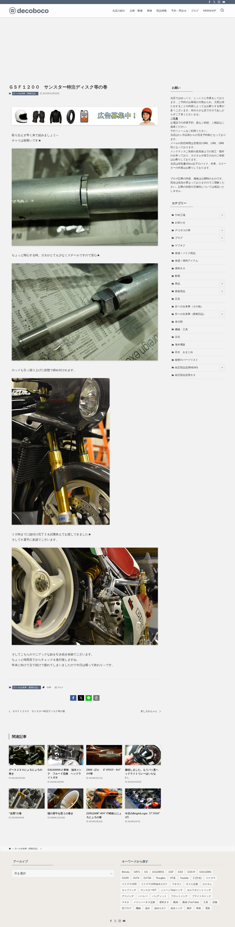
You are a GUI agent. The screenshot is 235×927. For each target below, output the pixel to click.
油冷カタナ (160, 908)
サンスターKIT (148, 890)
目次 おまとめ (184, 352)
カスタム (207, 884)
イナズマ (210, 878)
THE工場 (180, 215)
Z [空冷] (197, 878)
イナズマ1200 (129, 884)
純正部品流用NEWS (186, 367)
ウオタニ (177, 884)
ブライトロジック (201, 896)
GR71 (137, 872)
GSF (49, 687)
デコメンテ (128, 896)
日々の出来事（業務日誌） (25, 93)
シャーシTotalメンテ (172, 890)
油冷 (147, 908)
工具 (205, 902)
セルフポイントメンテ (199, 890)
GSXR (125, 878)
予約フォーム (178, 130)
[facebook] (209, 2)
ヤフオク (180, 245)
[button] (73, 698)
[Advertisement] (117, 44)
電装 (207, 908)
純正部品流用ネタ (185, 375)
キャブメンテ (129, 890)
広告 (177, 298)
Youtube (184, 878)
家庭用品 (180, 291)
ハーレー (143, 896)
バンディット (159, 896)
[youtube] (223, 2)
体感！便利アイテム (186, 260)
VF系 (173, 878)
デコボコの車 (182, 230)
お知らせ (180, 222)
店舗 (214, 902)
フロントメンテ (179, 896)
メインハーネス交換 (144, 902)
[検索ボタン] (222, 10)
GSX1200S (205, 872)
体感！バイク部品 (185, 253)
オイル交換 (192, 884)
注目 (177, 336)
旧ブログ (59, 687)
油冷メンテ (176, 908)
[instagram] (219, 2)
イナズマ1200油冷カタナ (154, 884)
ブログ (179, 237)
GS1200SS (158, 872)
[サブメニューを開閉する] (222, 215)
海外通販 (180, 344)
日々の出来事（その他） (189, 306)
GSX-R (191, 872)
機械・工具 (181, 329)
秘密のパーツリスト (186, 359)
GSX (180, 872)
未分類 (179, 321)
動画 (177, 275)
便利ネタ (180, 268)
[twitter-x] (214, 2)
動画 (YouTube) (190, 902)
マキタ (125, 902)
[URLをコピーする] (96, 698)
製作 (189, 908)
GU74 (136, 878)
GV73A (147, 878)
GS (146, 872)
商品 (177, 283)
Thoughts (161, 878)
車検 (198, 908)
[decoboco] (29, 10)
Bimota (125, 872)
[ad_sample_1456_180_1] (85, 124)
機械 (138, 908)
